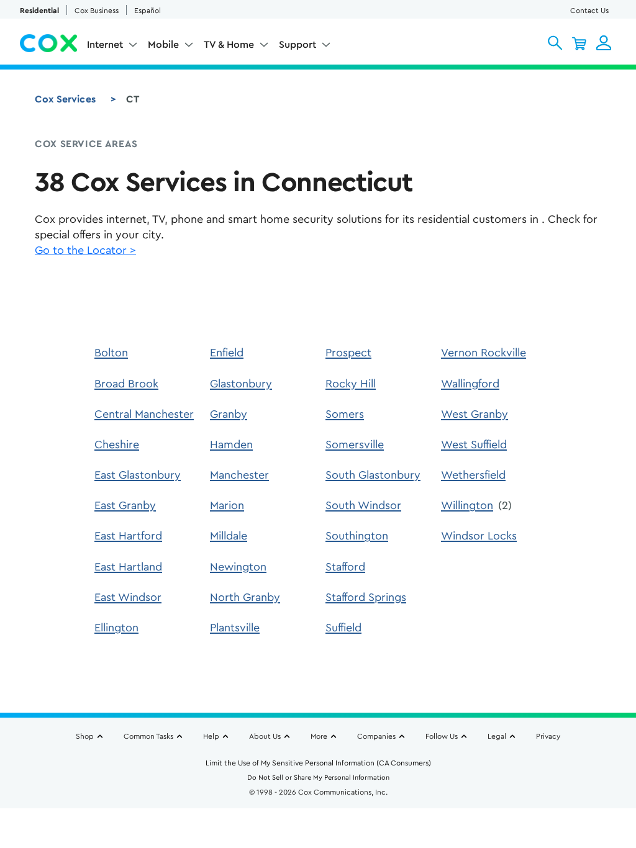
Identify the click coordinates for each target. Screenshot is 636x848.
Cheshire (116, 444)
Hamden (231, 444)
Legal (497, 736)
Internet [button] (105, 45)
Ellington (116, 627)
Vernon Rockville (483, 352)
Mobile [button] (163, 45)
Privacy (548, 736)
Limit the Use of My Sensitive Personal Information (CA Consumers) (318, 763)
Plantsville (235, 627)
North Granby (245, 597)
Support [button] (297, 45)
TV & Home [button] (229, 45)
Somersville (354, 444)
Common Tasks (148, 736)
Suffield (343, 627)
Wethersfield (473, 474)
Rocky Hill (350, 383)
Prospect (348, 352)
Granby (228, 414)
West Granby (474, 414)
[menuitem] (112, 47)
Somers (344, 414)
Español (147, 10)
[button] (555, 42)
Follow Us (441, 736)
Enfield (226, 352)
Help (211, 736)
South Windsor (363, 505)
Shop (85, 736)
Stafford (345, 566)
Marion (227, 505)
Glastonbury (241, 383)
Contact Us (589, 10)
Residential (39, 10)
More (319, 736)
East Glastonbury (137, 474)
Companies (376, 736)
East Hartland (128, 566)
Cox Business (97, 10)
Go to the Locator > (85, 250)
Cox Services (65, 99)
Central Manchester (144, 414)
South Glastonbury (372, 474)
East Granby (125, 505)
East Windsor (127, 597)
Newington (238, 566)
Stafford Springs (365, 597)
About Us (265, 736)
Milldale (228, 535)
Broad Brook (126, 383)
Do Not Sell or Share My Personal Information (318, 777)
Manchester (239, 474)
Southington (356, 535)
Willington (467, 505)
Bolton (111, 352)
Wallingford (470, 383)
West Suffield (474, 444)
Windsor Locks (479, 535)
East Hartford (128, 535)
